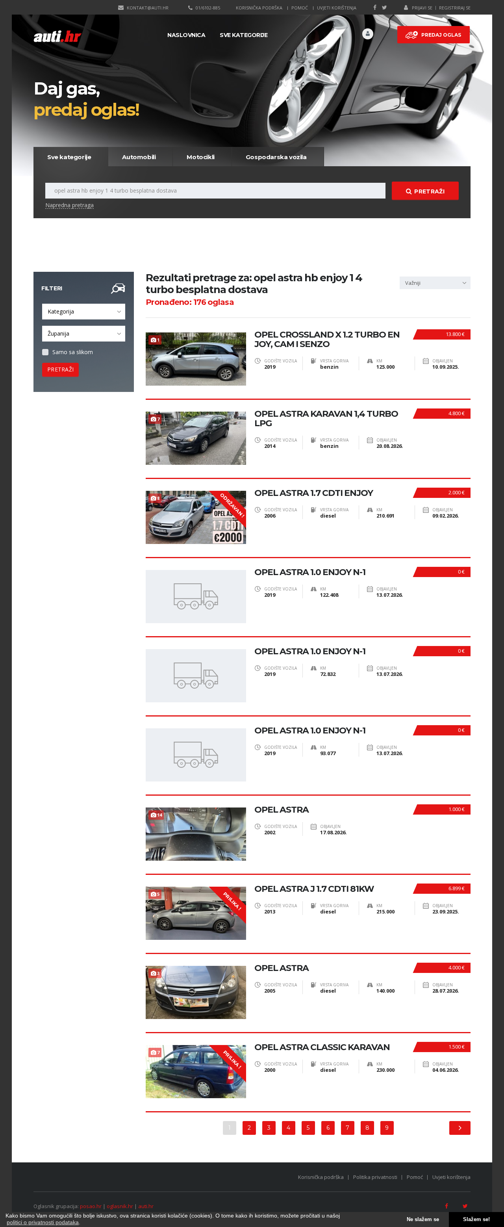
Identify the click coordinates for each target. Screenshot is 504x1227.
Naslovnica (186, 35)
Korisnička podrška (259, 8)
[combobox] (83, 311)
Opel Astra (281, 810)
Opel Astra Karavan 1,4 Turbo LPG (326, 418)
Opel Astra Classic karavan (322, 1047)
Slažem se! (476, 1219)
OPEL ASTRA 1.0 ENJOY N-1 (309, 572)
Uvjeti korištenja (336, 8)
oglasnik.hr (120, 1206)
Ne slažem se (423, 1219)
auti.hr (146, 1206)
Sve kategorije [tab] (69, 157)
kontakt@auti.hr (148, 8)
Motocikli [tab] (200, 157)
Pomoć (299, 8)
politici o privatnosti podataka (43, 1222)
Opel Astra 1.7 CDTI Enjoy (313, 493)
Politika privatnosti (375, 1177)
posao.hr (91, 1206)
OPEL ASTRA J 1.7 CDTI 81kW (314, 889)
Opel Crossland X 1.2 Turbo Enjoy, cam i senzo (327, 339)
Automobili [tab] (139, 157)
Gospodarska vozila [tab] (276, 157)
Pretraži (429, 191)
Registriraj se (455, 8)
